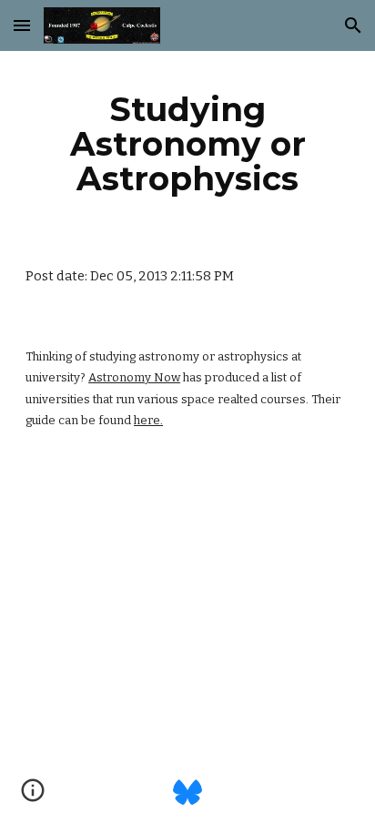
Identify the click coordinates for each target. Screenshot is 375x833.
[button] (22, 25)
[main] (187, 144)
